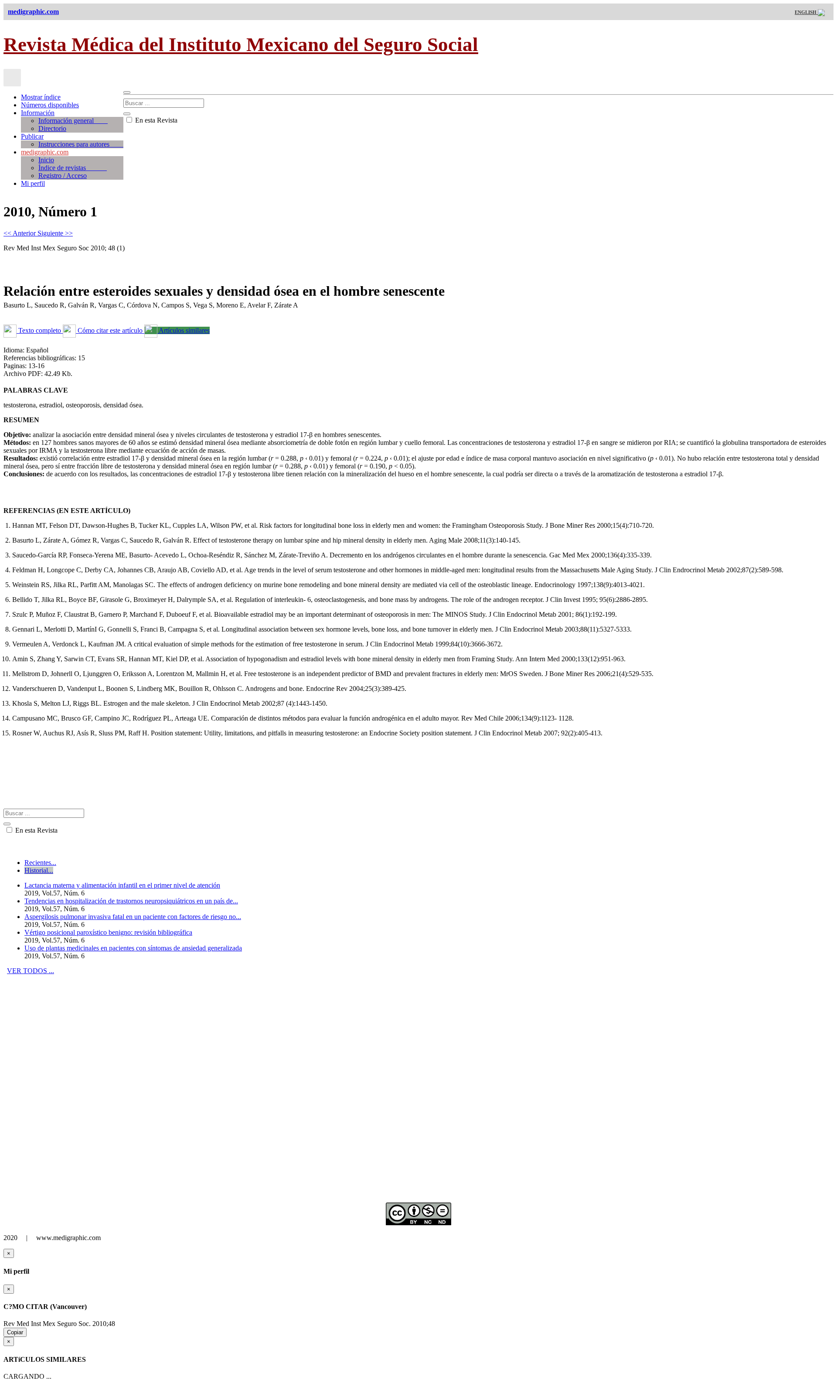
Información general (73, 120)
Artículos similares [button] (183, 330)
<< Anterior (20, 233)
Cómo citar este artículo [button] (110, 330)
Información (37, 112)
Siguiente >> (55, 233)
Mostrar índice (41, 97)
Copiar (15, 1332)
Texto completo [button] (40, 330)
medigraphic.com (44, 152)
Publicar (32, 136)
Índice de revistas (72, 167)
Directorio (52, 128)
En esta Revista (155, 120)
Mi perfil (33, 183)
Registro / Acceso (62, 175)
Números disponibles (50, 105)
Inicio (46, 160)
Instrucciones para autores (80, 144)
